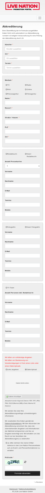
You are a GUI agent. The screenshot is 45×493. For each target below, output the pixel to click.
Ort (6, 54)
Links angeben (13, 369)
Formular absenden (22, 473)
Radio (29, 85)
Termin (8, 63)
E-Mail (7, 191)
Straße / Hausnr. (11, 118)
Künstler (8, 45)
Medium (8, 80)
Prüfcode (8, 457)
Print (9, 89)
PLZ (6, 127)
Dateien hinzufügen (14, 396)
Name (7, 98)
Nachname (9, 181)
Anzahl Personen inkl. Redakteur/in (19, 293)
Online (29, 89)
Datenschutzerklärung (13, 424)
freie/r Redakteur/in (31, 155)
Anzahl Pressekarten (13, 161)
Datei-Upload (32, 369)
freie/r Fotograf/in (33, 227)
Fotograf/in (11, 227)
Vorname (8, 171)
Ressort (8, 108)
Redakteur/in (12, 154)
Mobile (7, 210)
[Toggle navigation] (39, 18)
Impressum (13, 489)
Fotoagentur (31, 94)
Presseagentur (12, 94)
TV (8, 85)
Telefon (8, 200)
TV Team (10, 288)
